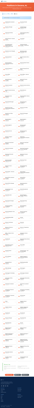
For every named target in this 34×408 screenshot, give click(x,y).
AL (12, 13)
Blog (1, 397)
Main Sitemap (26, 374)
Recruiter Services (3, 392)
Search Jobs (19, 390)
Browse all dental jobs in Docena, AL (14, 17)
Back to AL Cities (9, 374)
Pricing (2, 390)
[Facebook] (1, 386)
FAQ (1, 398)
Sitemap (5, 13)
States (10, 13)
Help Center (19, 397)
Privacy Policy (8, 406)
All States (18, 374)
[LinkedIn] (7, 386)
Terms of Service (3, 406)
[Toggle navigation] (32, 1)
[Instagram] (5, 386)
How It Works (3, 389)
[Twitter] (3, 386)
